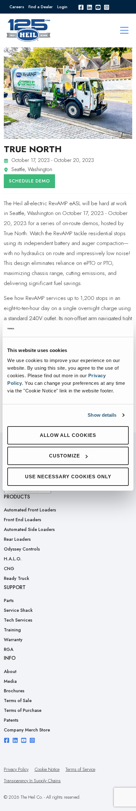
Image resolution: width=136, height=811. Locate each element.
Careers (16, 7)
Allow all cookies (68, 435)
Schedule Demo (29, 181)
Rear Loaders (17, 539)
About (10, 671)
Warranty (13, 639)
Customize (64, 455)
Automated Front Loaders (30, 510)
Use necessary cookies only (68, 476)
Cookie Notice (46, 769)
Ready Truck (16, 578)
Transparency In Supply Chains (32, 781)
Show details (102, 415)
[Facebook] (81, 7)
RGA (8, 649)
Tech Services (18, 620)
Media (10, 681)
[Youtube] (98, 7)
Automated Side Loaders (29, 529)
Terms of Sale (18, 700)
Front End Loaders (22, 519)
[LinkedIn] (89, 7)
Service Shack (18, 610)
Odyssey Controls (22, 549)
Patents (11, 720)
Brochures (14, 691)
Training (12, 630)
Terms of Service (80, 769)
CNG (9, 568)
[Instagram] (106, 7)
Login (62, 7)
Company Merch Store (27, 730)
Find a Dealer (40, 7)
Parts (9, 600)
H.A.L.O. (13, 559)
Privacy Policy (16, 769)
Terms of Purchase (22, 710)
